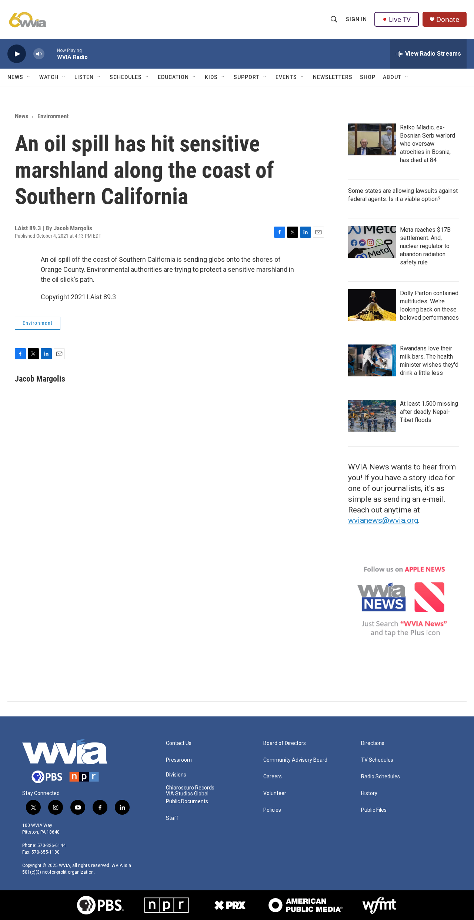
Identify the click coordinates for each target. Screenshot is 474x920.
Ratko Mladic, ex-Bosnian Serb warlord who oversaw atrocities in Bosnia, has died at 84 (427, 144)
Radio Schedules (380, 776)
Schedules (126, 77)
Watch (49, 77)
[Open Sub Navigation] (29, 77)
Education (173, 77)
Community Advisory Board (295, 760)
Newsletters (333, 77)
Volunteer (274, 793)
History (369, 793)
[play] (17, 54)
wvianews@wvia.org (383, 520)
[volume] (39, 54)
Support (247, 77)
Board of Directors (284, 743)
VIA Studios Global (187, 794)
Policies (272, 810)
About (392, 77)
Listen (84, 77)
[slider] (51, 53)
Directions (372, 743)
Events (286, 77)
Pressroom (179, 760)
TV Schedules (377, 760)
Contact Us (178, 743)
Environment (53, 116)
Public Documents (187, 801)
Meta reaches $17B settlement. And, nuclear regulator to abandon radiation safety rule (425, 246)
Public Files (374, 810)
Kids (211, 77)
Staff (172, 818)
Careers (272, 776)
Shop (367, 77)
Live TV (400, 19)
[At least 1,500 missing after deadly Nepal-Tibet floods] (372, 416)
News (15, 77)
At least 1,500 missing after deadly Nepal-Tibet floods (429, 411)
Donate (447, 19)
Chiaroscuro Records (190, 788)
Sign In (356, 19)
